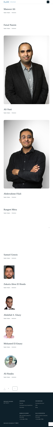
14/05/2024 (14, 287)
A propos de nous (39, 403)
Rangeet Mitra (10, 209)
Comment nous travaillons (26, 405)
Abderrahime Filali (12, 193)
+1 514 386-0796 (23, 419)
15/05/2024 (14, 258)
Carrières (22, 407)
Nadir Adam (7, 12)
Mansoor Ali (9, 9)
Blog (36, 407)
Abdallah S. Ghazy (12, 315)
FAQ (36, 405)
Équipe (21, 403)
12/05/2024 (14, 347)
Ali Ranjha (9, 373)
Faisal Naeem (10, 25)
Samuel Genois (11, 254)
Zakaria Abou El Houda (15, 284)
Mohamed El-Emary (13, 343)
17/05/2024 (14, 12)
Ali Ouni (8, 109)
